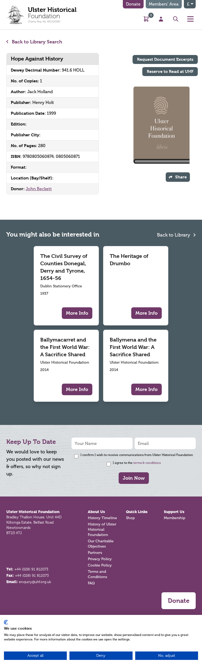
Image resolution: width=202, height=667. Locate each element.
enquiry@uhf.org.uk (35, 582)
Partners (95, 552)
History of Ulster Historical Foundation (102, 529)
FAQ (91, 583)
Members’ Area (164, 4)
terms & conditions (147, 463)
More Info (77, 313)
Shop (130, 518)
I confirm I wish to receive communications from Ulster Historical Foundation (136, 455)
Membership (174, 518)
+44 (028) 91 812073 (31, 569)
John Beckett (39, 188)
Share (181, 176)
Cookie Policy (100, 565)
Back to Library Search (36, 41)
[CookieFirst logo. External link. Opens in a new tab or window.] (6, 622)
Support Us (174, 512)
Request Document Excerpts (165, 59)
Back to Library (174, 235)
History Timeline (102, 518)
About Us (96, 512)
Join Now (134, 478)
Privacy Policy (100, 559)
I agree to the (137, 463)
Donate (133, 4)
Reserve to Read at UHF (170, 71)
